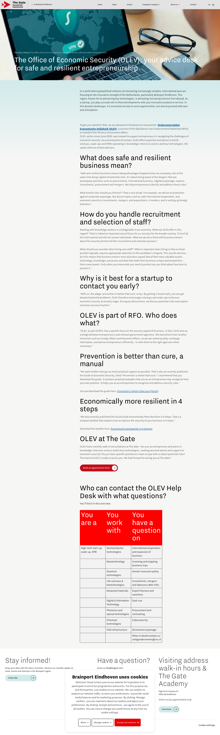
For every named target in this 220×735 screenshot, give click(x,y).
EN (213, 5)
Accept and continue (126, 722)
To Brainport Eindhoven (42, 4)
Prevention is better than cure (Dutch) (138, 391)
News (26, 53)
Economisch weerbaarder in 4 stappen (131, 428)
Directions (166, 709)
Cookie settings (207, 725)
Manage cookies (101, 722)
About (83, 722)
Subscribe (13, 678)
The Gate (18, 53)
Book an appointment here (96, 468)
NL (209, 5)
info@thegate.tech (114, 668)
